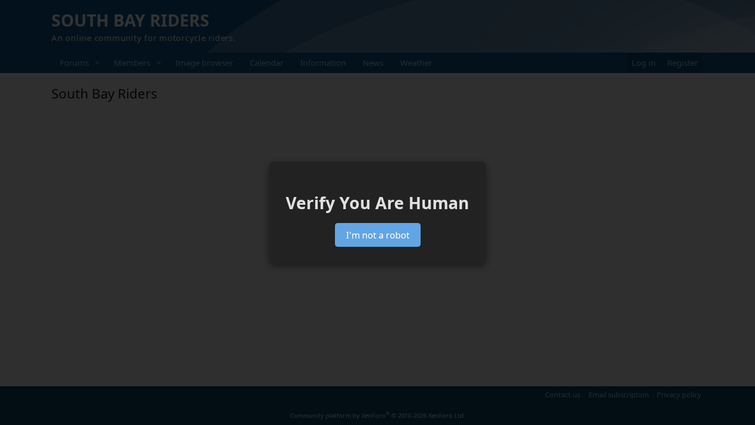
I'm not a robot (378, 235)
